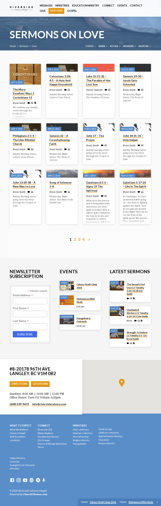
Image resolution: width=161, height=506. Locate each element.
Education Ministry (85, 5)
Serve (41, 447)
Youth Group (105, 429)
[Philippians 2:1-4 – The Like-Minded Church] (25, 127)
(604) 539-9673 (19, 404)
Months (144, 46)
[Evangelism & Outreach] (67, 319)
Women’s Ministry (82, 433)
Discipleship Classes (48, 436)
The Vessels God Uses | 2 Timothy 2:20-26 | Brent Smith (136, 289)
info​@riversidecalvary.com (49, 404)
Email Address (23, 295)
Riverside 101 (45, 429)
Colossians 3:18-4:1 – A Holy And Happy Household (60, 80)
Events (122, 5)
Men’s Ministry (81, 429)
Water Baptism (45, 433)
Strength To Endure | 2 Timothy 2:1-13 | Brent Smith (137, 335)
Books (114, 46)
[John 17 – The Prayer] (98, 127)
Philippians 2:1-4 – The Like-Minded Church (24, 139)
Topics (89, 46)
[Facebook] (12, 480)
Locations (40, 383)
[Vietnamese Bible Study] (67, 300)
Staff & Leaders (18, 436)
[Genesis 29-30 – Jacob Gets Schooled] (135, 68)
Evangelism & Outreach (84, 320)
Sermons (23, 46)
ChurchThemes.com (35, 494)
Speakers (128, 46)
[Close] (157, 502)
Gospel (72, 10)
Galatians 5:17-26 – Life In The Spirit (134, 184)
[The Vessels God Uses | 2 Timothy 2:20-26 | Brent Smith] (117, 285)
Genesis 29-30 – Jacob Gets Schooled (133, 80)
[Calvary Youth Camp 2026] (67, 285)
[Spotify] (38, 480)
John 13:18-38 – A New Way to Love (24, 184)
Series (102, 46)
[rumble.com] (31, 480)
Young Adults (80, 443)
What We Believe (19, 429)
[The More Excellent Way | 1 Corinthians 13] (25, 74)
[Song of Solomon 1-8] (62, 174)
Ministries (62, 5)
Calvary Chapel (17, 433)
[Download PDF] (35, 102)
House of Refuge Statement (52, 443)
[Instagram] (18, 480)
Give (43, 10)
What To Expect (21, 425)
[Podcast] (43, 480)
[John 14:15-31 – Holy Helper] (135, 127)
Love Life (14, 461)
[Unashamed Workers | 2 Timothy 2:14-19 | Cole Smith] (117, 311)
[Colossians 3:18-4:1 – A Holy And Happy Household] (62, 68)
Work (129, 321)
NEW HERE (56, 10)
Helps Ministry (17, 458)
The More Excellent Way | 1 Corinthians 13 (23, 93)
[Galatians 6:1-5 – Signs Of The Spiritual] (98, 174)
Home (13, 46)
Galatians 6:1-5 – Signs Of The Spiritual (97, 186)
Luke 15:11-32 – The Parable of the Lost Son (98, 80)
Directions (19, 383)
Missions (14, 468)
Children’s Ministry (109, 432)
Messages (46, 5)
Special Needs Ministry (111, 436)
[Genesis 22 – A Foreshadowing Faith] (62, 127)
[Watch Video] (28, 103)
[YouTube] (25, 480)
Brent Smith (19, 103)
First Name (21, 308)
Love (34, 46)
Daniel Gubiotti (94, 90)
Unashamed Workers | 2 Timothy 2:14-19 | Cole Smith (137, 313)
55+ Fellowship (81, 436)
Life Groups (44, 440)
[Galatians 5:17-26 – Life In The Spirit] (135, 174)
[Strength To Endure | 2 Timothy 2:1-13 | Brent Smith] (117, 334)
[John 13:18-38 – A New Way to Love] (25, 174)
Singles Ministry (81, 440)
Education (104, 439)
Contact (136, 5)
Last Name (21, 321)
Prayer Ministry (107, 443)
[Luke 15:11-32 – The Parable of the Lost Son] (98, 68)
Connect (108, 5)
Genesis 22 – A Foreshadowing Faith (59, 139)
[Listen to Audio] (32, 102)
